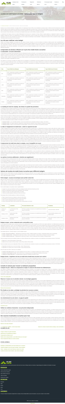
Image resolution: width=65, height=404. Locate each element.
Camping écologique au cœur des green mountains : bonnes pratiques (13, 347)
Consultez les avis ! (4, 305)
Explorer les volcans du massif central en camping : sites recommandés (50, 326)
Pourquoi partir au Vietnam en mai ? (7, 335)
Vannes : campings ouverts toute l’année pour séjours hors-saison (12, 349)
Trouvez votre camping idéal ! (6, 276)
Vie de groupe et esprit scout (48, 3)
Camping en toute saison (15, 3)
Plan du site (32, 403)
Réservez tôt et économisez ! (6, 288)
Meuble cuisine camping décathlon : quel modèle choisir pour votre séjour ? (14, 337)
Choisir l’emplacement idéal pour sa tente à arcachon (10, 338)
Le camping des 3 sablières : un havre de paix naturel (11, 326)
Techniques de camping (23, 3)
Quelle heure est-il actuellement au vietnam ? (8, 333)
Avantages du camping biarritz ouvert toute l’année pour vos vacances (13, 345)
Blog (63, 2)
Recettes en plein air (57, 3)
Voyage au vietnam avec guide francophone (8, 331)
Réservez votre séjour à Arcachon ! (7, 323)
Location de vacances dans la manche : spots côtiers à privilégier (12, 350)
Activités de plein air (39, 3)
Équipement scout (32, 3)
